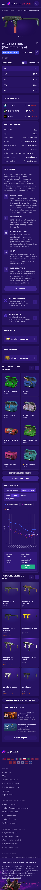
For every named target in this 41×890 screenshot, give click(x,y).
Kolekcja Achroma (9, 819)
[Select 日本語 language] (18, 762)
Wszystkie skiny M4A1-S (11, 840)
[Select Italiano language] (20, 759)
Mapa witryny (7, 795)
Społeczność (7, 772)
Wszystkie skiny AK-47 (11, 836)
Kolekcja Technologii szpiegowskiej (15, 808)
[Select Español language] (8, 759)
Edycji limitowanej (9, 815)
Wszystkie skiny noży (10, 847)
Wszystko (10, 499)
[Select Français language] (16, 759)
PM (19, 10)
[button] (11, 595)
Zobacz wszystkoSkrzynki (20, 473)
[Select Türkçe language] (33, 759)
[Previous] (31, 368)
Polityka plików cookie (10, 787)
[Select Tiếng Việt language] (37, 759)
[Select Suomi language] (31, 762)
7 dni (8, 495)
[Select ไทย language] (27, 762)
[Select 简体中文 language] (10, 762)
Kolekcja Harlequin (9, 823)
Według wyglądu (12, 490)
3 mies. (24, 495)
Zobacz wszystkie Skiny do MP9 (20, 700)
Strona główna (8, 10)
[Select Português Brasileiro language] (29, 759)
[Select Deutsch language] (12, 759)
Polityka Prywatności (10, 780)
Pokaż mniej (20, 289)
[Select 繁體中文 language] (14, 762)
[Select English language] (4, 759)
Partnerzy (6, 791)
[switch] (24, 62)
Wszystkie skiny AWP (10, 844)
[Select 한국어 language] (22, 762)
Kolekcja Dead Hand (10, 812)
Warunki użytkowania (10, 784)
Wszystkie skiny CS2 (10, 833)
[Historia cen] (21, 99)
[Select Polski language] (25, 759)
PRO (4, 776)
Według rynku (28, 490)
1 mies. (15, 495)
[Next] (37, 368)
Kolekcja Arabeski (8, 804)
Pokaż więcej (20, 738)
